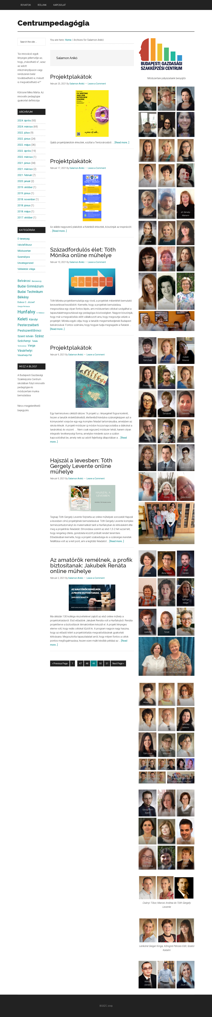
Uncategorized (25, 262)
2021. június (24, 163)
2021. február (25, 175)
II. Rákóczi (40, 313)
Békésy (23, 297)
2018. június (24, 205)
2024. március (25, 126)
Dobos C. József (26, 302)
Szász (39, 336)
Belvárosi (24, 281)
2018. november (26, 199)
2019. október (25, 187)
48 (88, 664)
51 (108, 664)
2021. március (25, 169)
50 (101, 664)
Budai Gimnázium (31, 286)
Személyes (24, 256)
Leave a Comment (97, 83)
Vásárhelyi (25, 350)
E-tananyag (23, 238)
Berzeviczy (36, 281)
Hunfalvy (26, 311)
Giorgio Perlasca (24, 306)
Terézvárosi (22, 346)
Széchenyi (24, 341)
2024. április (24, 120)
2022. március (25, 156)
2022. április (24, 150)
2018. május (24, 211)
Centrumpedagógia (53, 23)
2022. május (24, 144)
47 (81, 664)
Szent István (25, 336)
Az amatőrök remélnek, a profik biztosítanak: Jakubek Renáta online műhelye (91, 565)
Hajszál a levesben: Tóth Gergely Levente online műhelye (81, 466)
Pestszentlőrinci (29, 330)
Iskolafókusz (25, 244)
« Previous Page (60, 664)
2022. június (24, 138)
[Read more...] (122, 142)
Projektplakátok (71, 76)
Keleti (23, 319)
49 (94, 664)
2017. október (25, 217)
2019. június (24, 193)
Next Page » (118, 664)
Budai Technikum (30, 292)
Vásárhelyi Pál (25, 355)
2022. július (24, 132)
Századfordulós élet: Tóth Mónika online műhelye (83, 252)
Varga (31, 345)
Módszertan (24, 250)
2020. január (24, 181)
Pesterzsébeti (28, 325)
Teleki (35, 341)
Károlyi (33, 319)
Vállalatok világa (26, 269)
